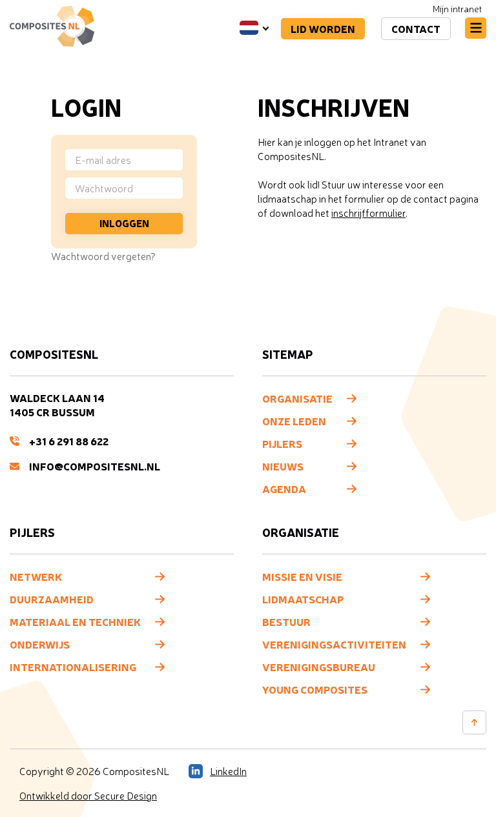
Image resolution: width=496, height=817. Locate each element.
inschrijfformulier (368, 213)
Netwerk (36, 576)
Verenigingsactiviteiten (334, 644)
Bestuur (286, 621)
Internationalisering (73, 667)
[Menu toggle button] (475, 28)
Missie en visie (302, 576)
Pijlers (282, 443)
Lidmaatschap (303, 599)
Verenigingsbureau (318, 667)
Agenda (284, 488)
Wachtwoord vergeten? (103, 256)
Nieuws (283, 466)
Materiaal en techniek (75, 621)
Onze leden (294, 421)
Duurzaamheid (52, 599)
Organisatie (297, 398)
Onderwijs (40, 644)
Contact (415, 28)
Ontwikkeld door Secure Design (88, 795)
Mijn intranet (457, 8)
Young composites (314, 689)
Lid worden (323, 28)
